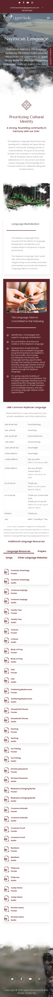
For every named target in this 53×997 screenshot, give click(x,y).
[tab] (18, 550)
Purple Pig (30, 993)
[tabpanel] (26, 749)
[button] (48, 18)
